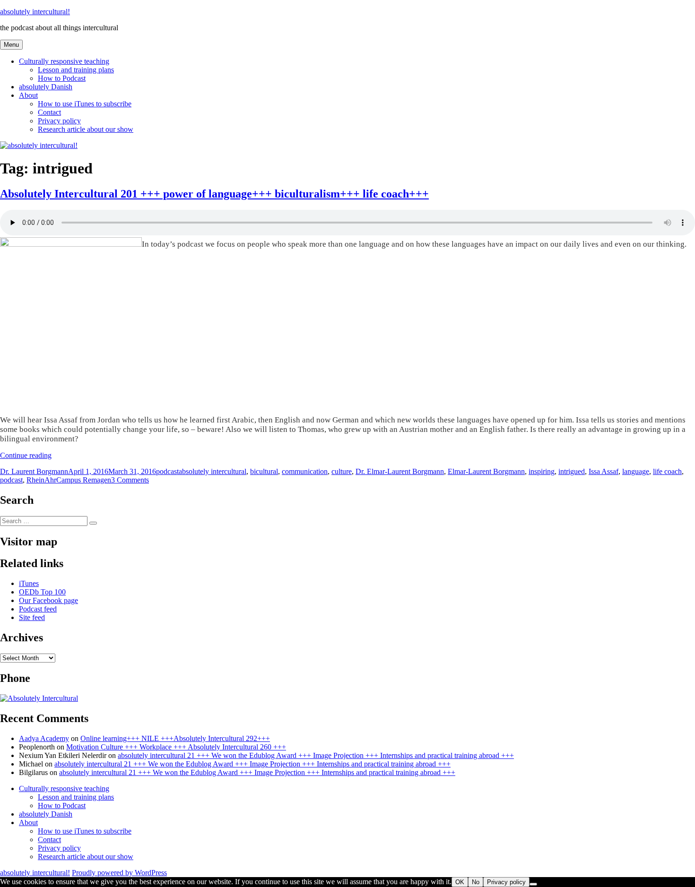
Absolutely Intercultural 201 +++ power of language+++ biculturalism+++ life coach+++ (214, 194)
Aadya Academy (44, 738)
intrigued (571, 471)
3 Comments (130, 480)
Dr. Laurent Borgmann (34, 471)
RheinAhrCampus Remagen (68, 480)
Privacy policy (59, 121)
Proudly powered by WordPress (119, 873)
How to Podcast (62, 78)
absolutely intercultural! (35, 12)
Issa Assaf (603, 471)
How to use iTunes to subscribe (84, 104)
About (28, 95)
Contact (49, 112)
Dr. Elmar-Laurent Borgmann (400, 471)
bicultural (264, 471)
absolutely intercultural (212, 471)
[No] (533, 884)
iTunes (29, 583)
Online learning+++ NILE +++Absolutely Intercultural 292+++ (175, 738)
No (475, 882)
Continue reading (26, 455)
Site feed (32, 617)
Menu (11, 44)
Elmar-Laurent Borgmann (486, 471)
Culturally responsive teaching (64, 61)
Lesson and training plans (76, 70)
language (635, 471)
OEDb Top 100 (42, 592)
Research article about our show (85, 129)
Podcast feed (38, 609)
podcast (167, 471)
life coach (667, 471)
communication (305, 471)
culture (341, 471)
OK (459, 882)
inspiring (542, 471)
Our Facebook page (48, 600)
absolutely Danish (45, 87)
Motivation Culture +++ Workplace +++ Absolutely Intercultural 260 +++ (176, 747)
